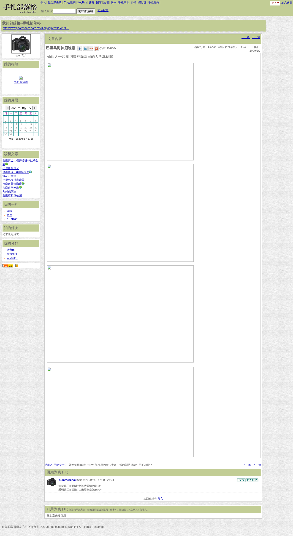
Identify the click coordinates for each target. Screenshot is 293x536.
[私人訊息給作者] (252, 480)
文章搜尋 (103, 10)
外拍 (133, 2)
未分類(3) (12, 258)
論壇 (106, 2)
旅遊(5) (11, 249)
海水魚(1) (12, 254)
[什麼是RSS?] (16, 265)
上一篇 (245, 37)
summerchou (67, 480)
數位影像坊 (55, 2)
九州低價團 (21, 82)
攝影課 (142, 2)
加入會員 (286, 2)
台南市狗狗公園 (12, 195)
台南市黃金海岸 (12, 183)
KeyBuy (82, 2)
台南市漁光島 (11, 187)
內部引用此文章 (55, 465)
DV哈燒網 (69, 2)
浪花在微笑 (9, 176)
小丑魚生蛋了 (11, 168)
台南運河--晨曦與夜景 (16, 172)
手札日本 (123, 2)
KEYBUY (12, 219)
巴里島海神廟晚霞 (13, 179)
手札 (43, 2)
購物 (113, 2)
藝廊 (91, 2)
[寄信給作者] (241, 480)
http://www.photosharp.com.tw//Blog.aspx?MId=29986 (36, 28)
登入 (160, 498)
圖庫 (99, 2)
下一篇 (256, 37)
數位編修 (153, 2)
